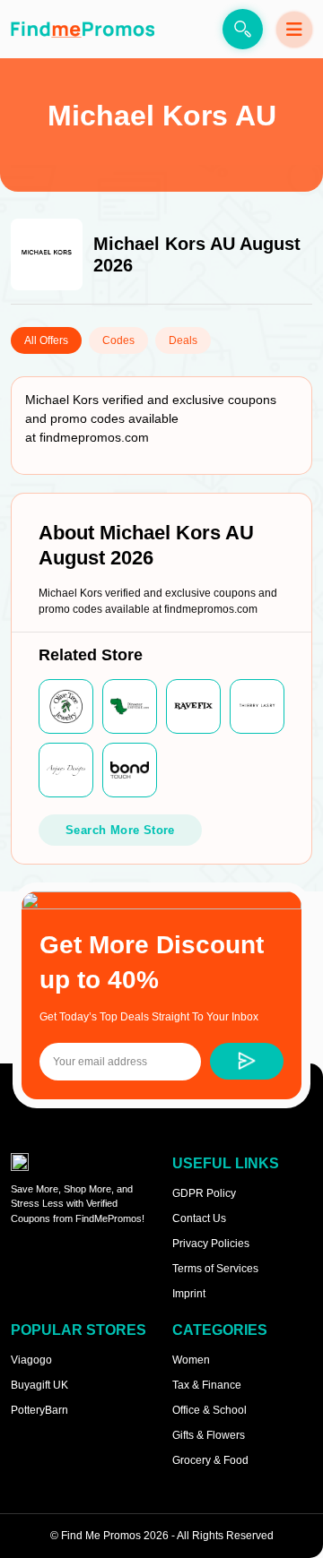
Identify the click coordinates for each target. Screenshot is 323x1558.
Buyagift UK (39, 1385)
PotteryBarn (39, 1410)
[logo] (82, 29)
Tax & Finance (206, 1385)
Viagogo (31, 1360)
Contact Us (199, 1218)
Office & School (209, 1410)
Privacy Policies (210, 1243)
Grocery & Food (210, 1460)
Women (191, 1360)
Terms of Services (215, 1268)
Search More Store (120, 830)
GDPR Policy (204, 1193)
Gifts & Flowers (208, 1435)
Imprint (188, 1293)
